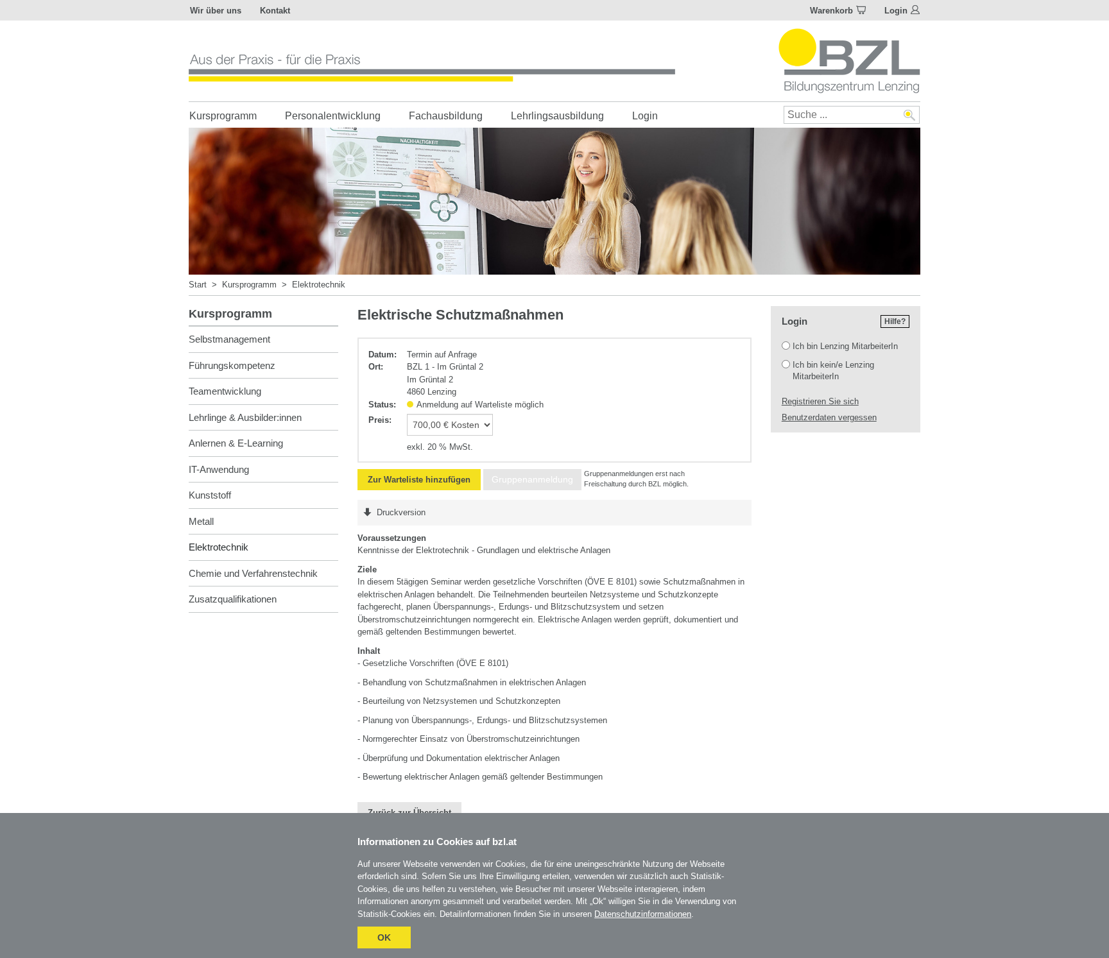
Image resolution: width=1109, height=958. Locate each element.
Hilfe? (895, 321)
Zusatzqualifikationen (233, 599)
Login (895, 10)
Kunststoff (210, 495)
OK (384, 937)
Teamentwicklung (225, 391)
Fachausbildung (446, 115)
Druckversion (401, 512)
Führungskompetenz (232, 365)
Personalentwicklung (333, 115)
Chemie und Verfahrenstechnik (253, 573)
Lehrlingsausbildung (557, 115)
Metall (201, 521)
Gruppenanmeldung (532, 479)
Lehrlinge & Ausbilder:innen (245, 417)
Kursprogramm (223, 115)
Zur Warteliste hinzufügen (419, 479)
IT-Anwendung (219, 469)
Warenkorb (831, 10)
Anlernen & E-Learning (236, 443)
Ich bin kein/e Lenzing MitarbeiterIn (833, 370)
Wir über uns (215, 10)
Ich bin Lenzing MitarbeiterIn (845, 346)
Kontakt (275, 10)
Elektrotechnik (318, 284)
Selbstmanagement (229, 339)
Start (198, 284)
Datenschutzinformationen (642, 914)
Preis (378, 420)
